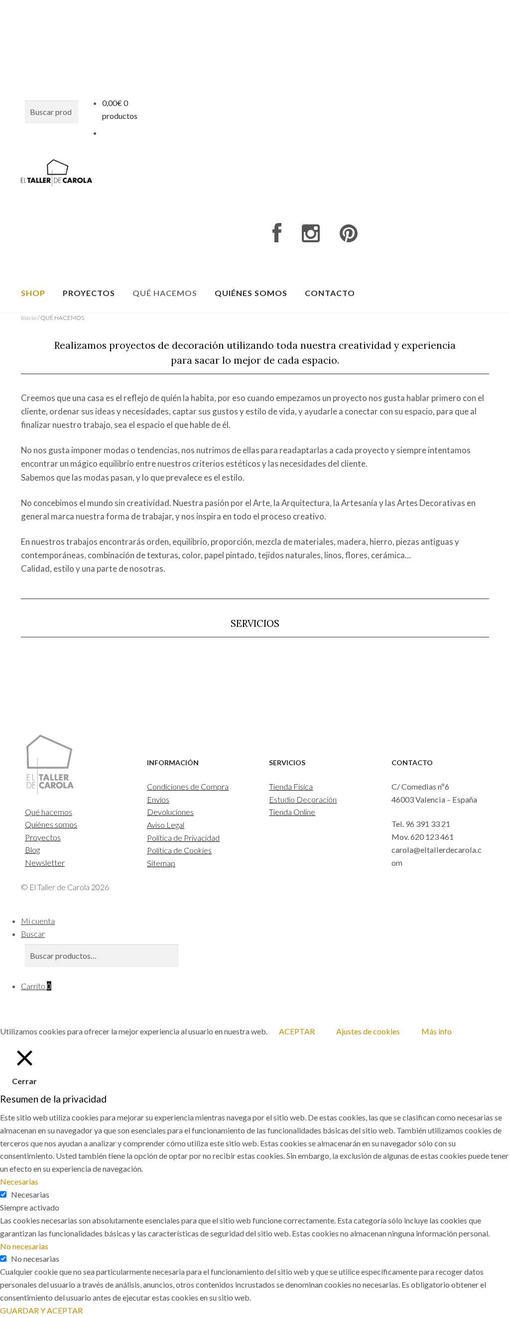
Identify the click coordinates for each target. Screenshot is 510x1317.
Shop (33, 293)
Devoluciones (170, 811)
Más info (436, 1031)
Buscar (33, 933)
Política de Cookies (179, 850)
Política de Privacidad (183, 837)
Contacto (330, 293)
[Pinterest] (349, 233)
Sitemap (161, 863)
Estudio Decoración (303, 799)
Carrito (36, 986)
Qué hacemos (164, 293)
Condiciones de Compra (188, 786)
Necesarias (30, 1194)
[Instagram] (310, 233)
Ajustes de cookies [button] (368, 1031)
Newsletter (45, 862)
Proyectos (89, 293)
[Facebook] (277, 233)
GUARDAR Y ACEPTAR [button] (41, 1310)
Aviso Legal (165, 824)
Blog (32, 849)
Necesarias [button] (19, 1181)
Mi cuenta (38, 920)
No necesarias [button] (24, 1246)
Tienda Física (291, 786)
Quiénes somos (251, 293)
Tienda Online (292, 811)
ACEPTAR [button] (297, 1031)
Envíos (158, 799)
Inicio (28, 317)
